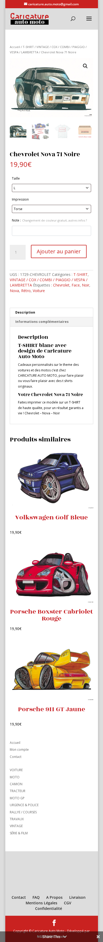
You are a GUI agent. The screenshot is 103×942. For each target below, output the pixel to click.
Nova (14, 290)
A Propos (54, 897)
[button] (85, 66)
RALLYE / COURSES (23, 812)
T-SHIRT (28, 47)
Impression (20, 199)
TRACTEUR (17, 791)
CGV (67, 902)
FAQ (36, 897)
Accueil (15, 47)
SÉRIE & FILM (19, 833)
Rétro (26, 290)
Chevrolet (61, 285)
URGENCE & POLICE (24, 805)
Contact (15, 756)
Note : (49, 220)
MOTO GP (17, 798)
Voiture (39, 290)
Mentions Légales (41, 902)
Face (76, 285)
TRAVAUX (17, 819)
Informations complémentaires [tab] (42, 321)
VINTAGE (16, 826)
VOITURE (16, 770)
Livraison (77, 897)
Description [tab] (25, 312)
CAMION (16, 784)
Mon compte (19, 749)
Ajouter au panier (59, 251)
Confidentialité (48, 908)
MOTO (15, 777)
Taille (16, 178)
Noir (85, 285)
